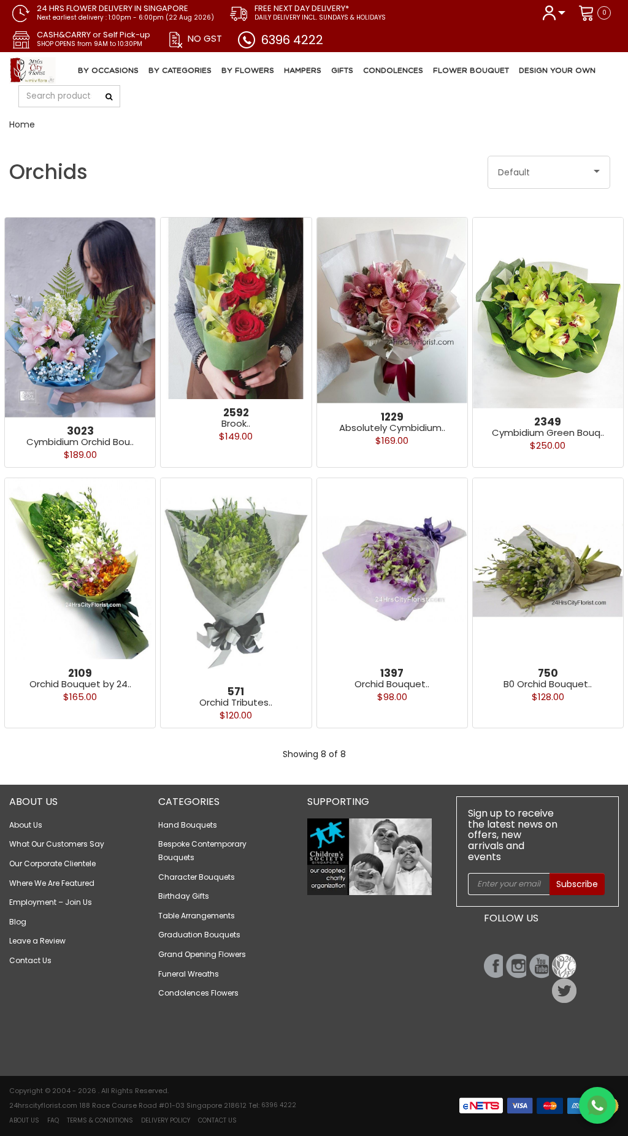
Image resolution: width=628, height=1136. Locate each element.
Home (22, 124)
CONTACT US (217, 1120)
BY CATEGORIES (180, 70)
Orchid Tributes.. (235, 702)
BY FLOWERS (247, 70)
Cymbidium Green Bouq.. (548, 432)
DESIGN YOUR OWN (557, 70)
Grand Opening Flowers (202, 954)
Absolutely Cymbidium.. (392, 427)
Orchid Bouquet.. (391, 683)
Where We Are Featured (51, 883)
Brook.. (235, 423)
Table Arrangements (196, 915)
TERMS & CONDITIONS (100, 1120)
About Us (25, 825)
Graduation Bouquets (199, 934)
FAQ (53, 1120)
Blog (17, 922)
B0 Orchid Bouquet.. (548, 683)
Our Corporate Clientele (52, 863)
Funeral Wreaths (188, 974)
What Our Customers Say (56, 844)
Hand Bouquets (187, 825)
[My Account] (553, 12)
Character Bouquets (196, 877)
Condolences (393, 70)
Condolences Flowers (198, 993)
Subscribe (577, 884)
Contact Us (30, 960)
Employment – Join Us (50, 902)
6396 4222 (292, 39)
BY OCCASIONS (108, 70)
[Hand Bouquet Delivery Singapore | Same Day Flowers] (75, 70)
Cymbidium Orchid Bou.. (80, 441)
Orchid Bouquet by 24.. (80, 683)
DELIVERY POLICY (165, 1120)
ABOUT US (24, 1120)
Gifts (342, 70)
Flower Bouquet (471, 70)
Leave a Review (37, 941)
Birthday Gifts (183, 896)
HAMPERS (302, 70)
